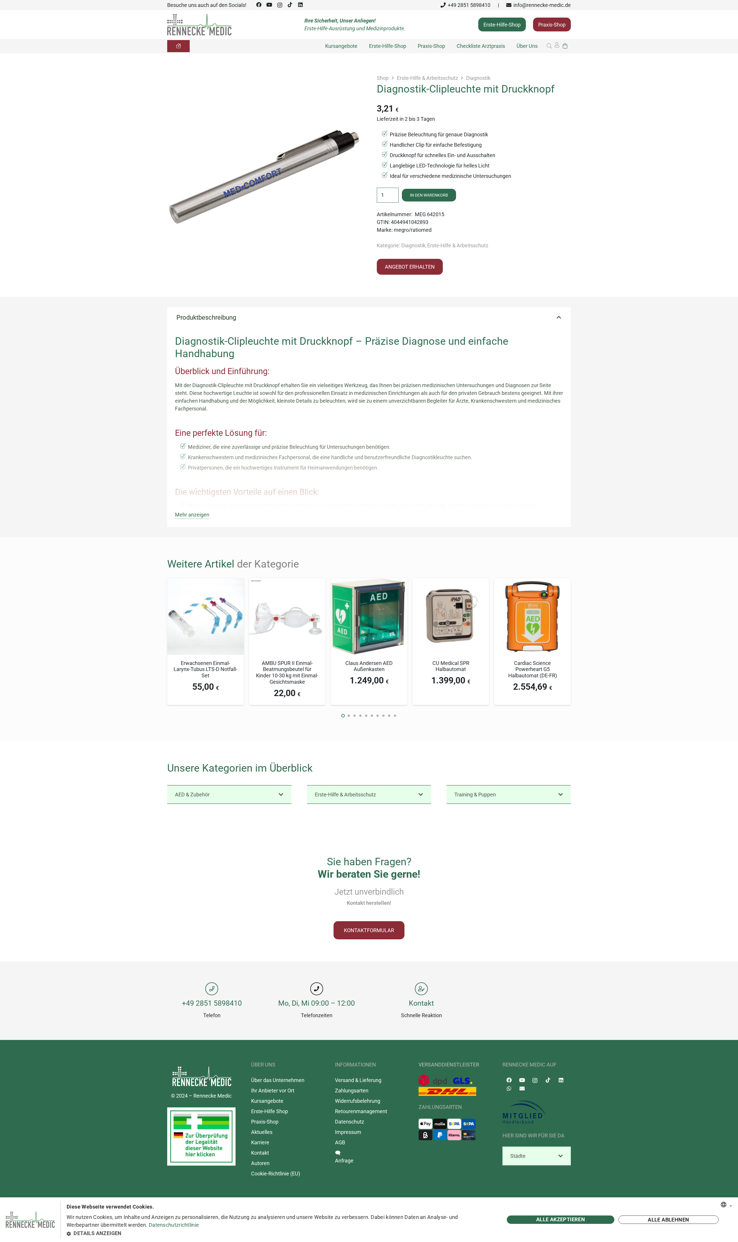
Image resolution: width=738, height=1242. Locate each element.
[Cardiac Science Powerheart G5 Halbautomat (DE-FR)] (532, 582)
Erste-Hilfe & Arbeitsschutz (427, 78)
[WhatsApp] (508, 1088)
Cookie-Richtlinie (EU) (275, 1173)
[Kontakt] (421, 988)
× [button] (730, 1205)
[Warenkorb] (565, 46)
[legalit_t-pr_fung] (201, 1136)
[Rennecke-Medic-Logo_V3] (199, 24)
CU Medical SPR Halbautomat (450, 666)
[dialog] (369, 1219)
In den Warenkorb (429, 195)
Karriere (260, 1142)
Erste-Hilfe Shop (269, 1111)
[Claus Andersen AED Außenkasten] (369, 582)
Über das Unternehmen (277, 1080)
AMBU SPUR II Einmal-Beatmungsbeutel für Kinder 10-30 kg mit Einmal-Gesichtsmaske (287, 672)
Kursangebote (267, 1101)
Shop (383, 78)
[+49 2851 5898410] (212, 988)
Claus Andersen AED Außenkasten (369, 666)
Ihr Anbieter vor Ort (272, 1090)
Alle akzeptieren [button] (560, 1219)
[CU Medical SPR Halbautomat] (451, 582)
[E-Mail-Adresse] (521, 1088)
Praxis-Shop (264, 1121)
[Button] (178, 46)
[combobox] (723, 1204)
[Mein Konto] (557, 46)
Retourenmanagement (361, 1111)
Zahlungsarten (351, 1090)
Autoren (260, 1163)
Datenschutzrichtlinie (174, 1225)
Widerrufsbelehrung (357, 1101)
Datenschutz (349, 1121)
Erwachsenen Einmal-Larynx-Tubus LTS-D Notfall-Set (205, 669)
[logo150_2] (536, 1112)
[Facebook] (259, 5)
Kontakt (421, 1003)
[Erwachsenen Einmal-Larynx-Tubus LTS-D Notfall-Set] (205, 582)
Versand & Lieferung (358, 1080)
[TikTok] (290, 5)
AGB (340, 1142)
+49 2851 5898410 (212, 1003)
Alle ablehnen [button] (668, 1220)
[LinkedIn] (300, 5)
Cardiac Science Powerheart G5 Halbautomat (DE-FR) (532, 669)
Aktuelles (261, 1132)
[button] (549, 46)
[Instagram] (279, 5)
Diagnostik (478, 78)
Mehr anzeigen (192, 515)
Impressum (348, 1132)
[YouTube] (269, 5)
